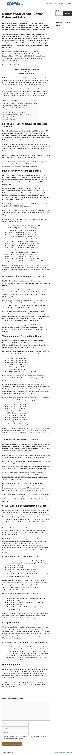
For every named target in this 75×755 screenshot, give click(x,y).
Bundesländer (59, 3)
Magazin (49, 3)
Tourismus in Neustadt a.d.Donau (14, 112)
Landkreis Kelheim (34, 23)
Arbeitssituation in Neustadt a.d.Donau (16, 108)
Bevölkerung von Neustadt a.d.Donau (15, 105)
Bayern (13, 25)
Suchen (57, 10)
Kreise (69, 3)
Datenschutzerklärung (59, 752)
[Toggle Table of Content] (35, 101)
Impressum (69, 752)
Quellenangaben (9, 119)
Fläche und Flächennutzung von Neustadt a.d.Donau (20, 103)
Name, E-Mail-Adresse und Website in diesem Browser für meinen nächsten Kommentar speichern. (25, 738)
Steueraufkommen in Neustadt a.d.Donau (17, 114)
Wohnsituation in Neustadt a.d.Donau (15, 110)
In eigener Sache (9, 117)
